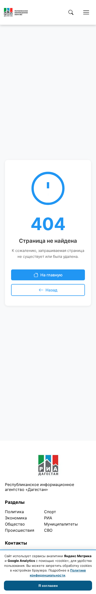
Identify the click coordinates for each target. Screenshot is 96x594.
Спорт (50, 511)
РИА (48, 517)
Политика (14, 511)
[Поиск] (71, 12)
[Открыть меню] (86, 12)
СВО (48, 530)
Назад (51, 289)
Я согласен (48, 586)
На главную (51, 274)
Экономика (16, 517)
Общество (15, 524)
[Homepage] (16, 12)
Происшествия (19, 530)
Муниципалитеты (61, 524)
